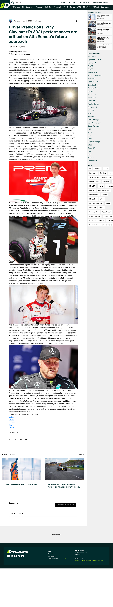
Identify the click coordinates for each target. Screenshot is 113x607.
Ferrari (101, 208)
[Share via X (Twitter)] (15, 439)
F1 (90, 169)
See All (81, 454)
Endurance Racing (95, 203)
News (101, 186)
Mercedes (92, 199)
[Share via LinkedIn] (21, 439)
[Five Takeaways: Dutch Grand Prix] (21, 469)
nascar (91, 190)
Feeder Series (94, 182)
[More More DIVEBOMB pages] (107, 2)
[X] (12, 556)
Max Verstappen (103, 190)
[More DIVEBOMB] (65, 559)
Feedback (78, 554)
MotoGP (92, 186)
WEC (102, 199)
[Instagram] (8, 556)
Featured (92, 208)
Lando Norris (93, 195)
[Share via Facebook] (10, 439)
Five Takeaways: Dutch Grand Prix (21, 484)
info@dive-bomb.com (81, 553)
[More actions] (76, 21)
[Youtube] (15, 556)
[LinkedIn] (22, 556)
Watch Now (51, 556)
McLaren (106, 182)
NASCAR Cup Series (96, 221)
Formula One (13, 432)
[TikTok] (19, 556)
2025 (106, 169)
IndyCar (97, 169)
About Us (50, 554)
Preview (103, 173)
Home (49, 551)
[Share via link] (26, 439)
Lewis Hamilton (94, 216)
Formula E (92, 173)
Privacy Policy (79, 558)
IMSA (108, 203)
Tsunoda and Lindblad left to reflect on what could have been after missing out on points (63, 485)
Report (104, 195)
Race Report (106, 212)
